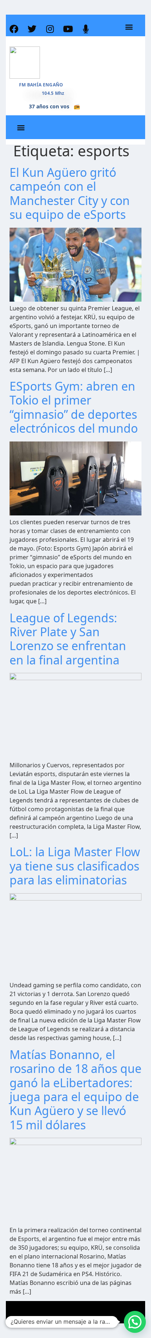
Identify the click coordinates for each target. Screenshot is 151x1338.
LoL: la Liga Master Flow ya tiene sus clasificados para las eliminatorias (75, 866)
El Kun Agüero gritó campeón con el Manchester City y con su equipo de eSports (70, 193)
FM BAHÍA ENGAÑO (41, 85)
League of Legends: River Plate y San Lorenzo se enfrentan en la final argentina (68, 639)
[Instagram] (49, 29)
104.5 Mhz (53, 93)
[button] (129, 27)
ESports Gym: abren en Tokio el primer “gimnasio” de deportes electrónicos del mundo (74, 407)
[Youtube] (67, 29)
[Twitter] (31, 29)
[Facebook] (14, 29)
